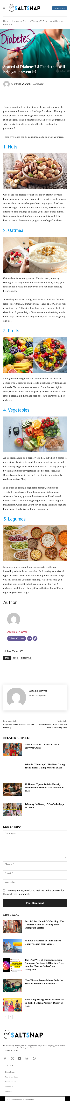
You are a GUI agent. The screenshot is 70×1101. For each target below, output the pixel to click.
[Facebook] (20, 95)
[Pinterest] (40, 95)
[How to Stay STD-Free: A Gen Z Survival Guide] (12, 749)
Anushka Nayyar (22, 84)
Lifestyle (16, 21)
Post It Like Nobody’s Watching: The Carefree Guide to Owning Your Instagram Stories (44, 924)
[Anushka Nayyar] (7, 84)
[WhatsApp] (50, 95)
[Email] (29, 638)
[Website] (35, 638)
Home (6, 21)
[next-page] (10, 1017)
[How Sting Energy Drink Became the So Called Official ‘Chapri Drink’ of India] (12, 1004)
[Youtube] (19, 1058)
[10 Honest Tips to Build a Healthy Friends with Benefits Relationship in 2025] (12, 789)
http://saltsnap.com (37, 695)
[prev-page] (5, 1017)
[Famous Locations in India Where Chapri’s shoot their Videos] (12, 946)
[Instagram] (26, 1058)
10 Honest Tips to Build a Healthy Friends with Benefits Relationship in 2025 (44, 787)
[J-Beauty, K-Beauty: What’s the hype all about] (12, 809)
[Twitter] (30, 95)
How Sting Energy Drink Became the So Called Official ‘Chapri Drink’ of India (44, 1002)
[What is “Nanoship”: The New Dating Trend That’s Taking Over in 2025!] (12, 769)
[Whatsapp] (34, 1058)
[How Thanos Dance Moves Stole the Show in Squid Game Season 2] (12, 985)
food (15, 658)
